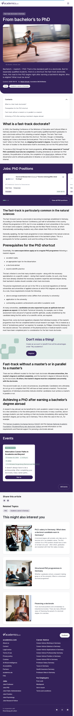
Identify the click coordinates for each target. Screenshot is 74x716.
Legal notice (7, 649)
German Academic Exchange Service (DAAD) (23, 424)
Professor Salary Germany (45, 663)
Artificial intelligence (10, 663)
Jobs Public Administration (12, 691)
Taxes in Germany (42, 666)
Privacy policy (7, 656)
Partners (6, 669)
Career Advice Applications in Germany (49, 649)
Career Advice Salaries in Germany (48, 646)
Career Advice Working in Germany (48, 643)
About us (6, 643)
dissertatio (49, 154)
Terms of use (7, 653)
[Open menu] (68, 3)
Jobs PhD (6, 687)
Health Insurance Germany (45, 669)
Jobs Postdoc (7, 694)
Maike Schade (25, 81)
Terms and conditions (43, 691)
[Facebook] (57, 710)
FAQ (4, 676)
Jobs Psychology (9, 697)
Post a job (39, 681)
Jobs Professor (8, 684)
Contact (5, 646)
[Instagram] (62, 710)
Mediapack (40, 684)
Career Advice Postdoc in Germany (48, 656)
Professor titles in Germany (45, 672)
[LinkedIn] (67, 710)
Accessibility (7, 666)
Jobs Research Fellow (10, 701)
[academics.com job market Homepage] (10, 3)
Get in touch (40, 687)
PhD (14, 149)
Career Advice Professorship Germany (49, 653)
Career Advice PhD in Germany (47, 659)
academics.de (7, 672)
